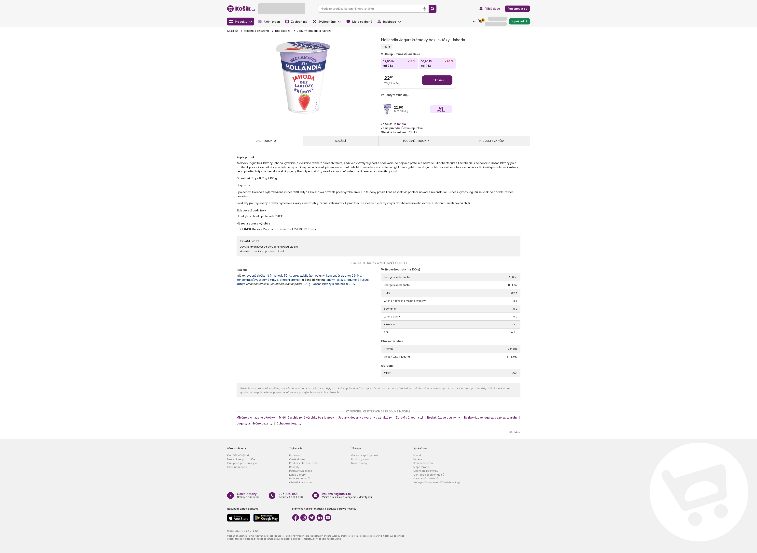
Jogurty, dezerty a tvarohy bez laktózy (365, 417)
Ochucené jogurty (288, 423)
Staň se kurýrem (423, 463)
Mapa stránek (421, 467)
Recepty (294, 467)
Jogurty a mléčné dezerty (254, 423)
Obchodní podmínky (425, 470)
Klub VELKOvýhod (238, 455)
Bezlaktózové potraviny (443, 417)
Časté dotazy (297, 459)
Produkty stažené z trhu (304, 463)
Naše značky (359, 463)
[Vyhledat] (432, 9)
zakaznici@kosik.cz (336, 493)
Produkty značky (492, 140)
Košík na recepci (237, 467)
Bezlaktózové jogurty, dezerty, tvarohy (490, 417)
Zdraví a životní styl (409, 417)
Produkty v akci (360, 459)
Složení (340, 140)
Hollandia (399, 124)
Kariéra (417, 459)
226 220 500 (288, 493)
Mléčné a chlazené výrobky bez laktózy (306, 417)
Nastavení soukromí (425, 478)
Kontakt (417, 455)
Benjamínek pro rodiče (241, 459)
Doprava (294, 455)
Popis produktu (265, 140)
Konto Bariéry (297, 474)
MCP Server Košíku (300, 478)
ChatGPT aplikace (300, 482)
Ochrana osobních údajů (428, 474)
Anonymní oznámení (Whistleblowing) (436, 482)
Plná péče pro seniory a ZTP (245, 463)
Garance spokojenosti (364, 455)
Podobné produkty (416, 140)
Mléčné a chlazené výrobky (256, 417)
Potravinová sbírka (300, 470)
